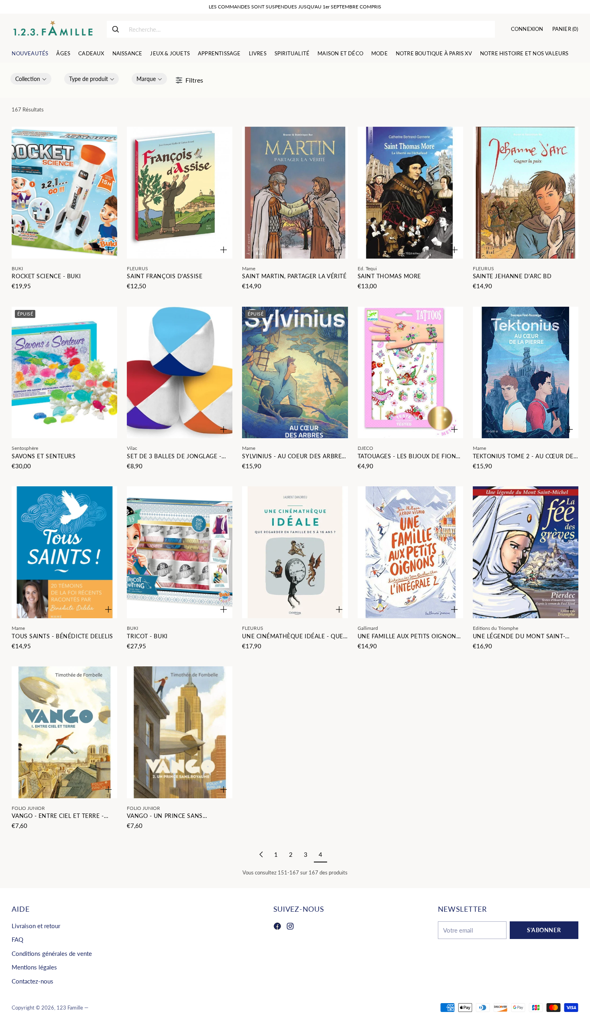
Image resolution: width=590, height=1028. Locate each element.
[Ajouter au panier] (108, 250)
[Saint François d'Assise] (179, 193)
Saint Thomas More (389, 276)
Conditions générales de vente (52, 953)
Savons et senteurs (43, 456)
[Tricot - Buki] (179, 552)
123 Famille (70, 1007)
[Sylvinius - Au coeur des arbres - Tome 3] (295, 373)
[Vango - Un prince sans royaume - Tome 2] (179, 732)
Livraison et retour (36, 925)
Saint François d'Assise (164, 276)
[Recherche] (115, 29)
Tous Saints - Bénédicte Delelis (62, 636)
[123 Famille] (53, 29)
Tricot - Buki (147, 636)
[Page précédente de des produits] (261, 854)
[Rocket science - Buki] (64, 193)
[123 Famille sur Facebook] (277, 927)
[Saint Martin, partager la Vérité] (295, 193)
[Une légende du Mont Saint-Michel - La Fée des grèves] (525, 552)
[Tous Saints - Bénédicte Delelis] (64, 552)
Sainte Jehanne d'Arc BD (512, 276)
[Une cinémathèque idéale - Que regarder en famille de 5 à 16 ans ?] (295, 552)
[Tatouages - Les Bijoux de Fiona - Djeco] (410, 373)
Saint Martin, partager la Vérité (294, 276)
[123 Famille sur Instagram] (290, 927)
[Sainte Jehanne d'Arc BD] (525, 193)
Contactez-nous (32, 981)
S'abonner (544, 930)
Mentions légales (34, 967)
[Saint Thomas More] (410, 193)
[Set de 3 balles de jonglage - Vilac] (179, 373)
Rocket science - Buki (46, 276)
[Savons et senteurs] (64, 373)
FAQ (17, 939)
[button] (30, 79)
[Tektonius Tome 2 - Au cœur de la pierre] (525, 373)
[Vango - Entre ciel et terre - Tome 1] (64, 732)
